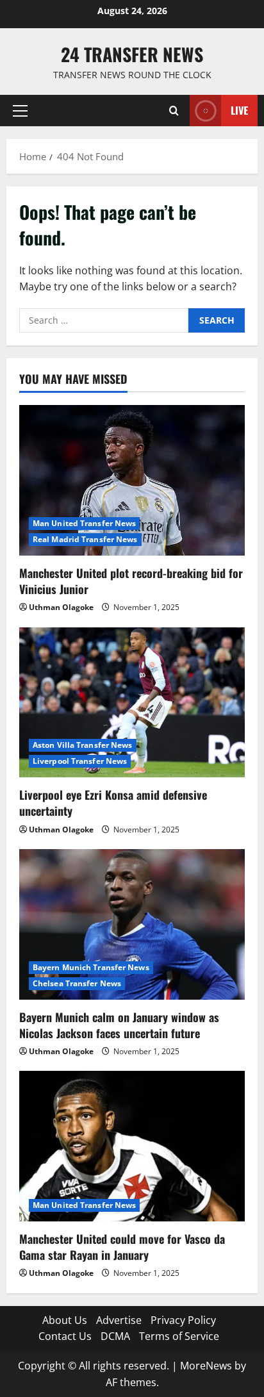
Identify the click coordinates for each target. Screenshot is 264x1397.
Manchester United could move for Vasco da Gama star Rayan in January (122, 1246)
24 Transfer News (132, 54)
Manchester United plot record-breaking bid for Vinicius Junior (131, 581)
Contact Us (65, 1336)
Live (239, 110)
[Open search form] (174, 110)
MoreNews (206, 1366)
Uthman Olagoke (61, 607)
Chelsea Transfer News (77, 983)
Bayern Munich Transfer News (91, 967)
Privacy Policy (183, 1320)
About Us (64, 1320)
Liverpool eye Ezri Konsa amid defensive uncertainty (113, 802)
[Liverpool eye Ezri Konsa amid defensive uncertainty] (132, 702)
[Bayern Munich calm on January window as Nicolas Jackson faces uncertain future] (132, 924)
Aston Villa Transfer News (83, 745)
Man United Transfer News (84, 523)
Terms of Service (179, 1336)
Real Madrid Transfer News (85, 539)
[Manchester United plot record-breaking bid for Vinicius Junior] (132, 480)
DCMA (115, 1336)
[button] (20, 110)
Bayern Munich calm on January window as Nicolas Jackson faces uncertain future (119, 1025)
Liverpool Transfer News (80, 761)
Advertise (119, 1320)
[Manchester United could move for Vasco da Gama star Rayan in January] (132, 1146)
